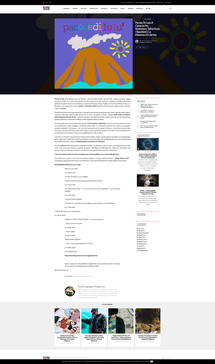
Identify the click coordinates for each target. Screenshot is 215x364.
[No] (213, 361)
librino (83, 276)
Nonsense (66, 8)
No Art (123, 8)
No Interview (94, 8)
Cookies (81, 357)
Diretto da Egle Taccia (128, 2)
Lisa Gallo (90, 343)
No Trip (148, 8)
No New (75, 8)
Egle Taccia (63, 343)
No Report (104, 8)
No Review (114, 8)
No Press (84, 8)
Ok (151, 361)
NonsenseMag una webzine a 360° (145, 2)
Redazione (160, 2)
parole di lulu (89, 276)
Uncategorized (141, 250)
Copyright (76, 357)
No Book (130, 8)
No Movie (140, 8)
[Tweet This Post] (140, 47)
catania (75, 276)
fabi (79, 276)
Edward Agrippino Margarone (149, 40)
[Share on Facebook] (136, 47)
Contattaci (168, 2)
